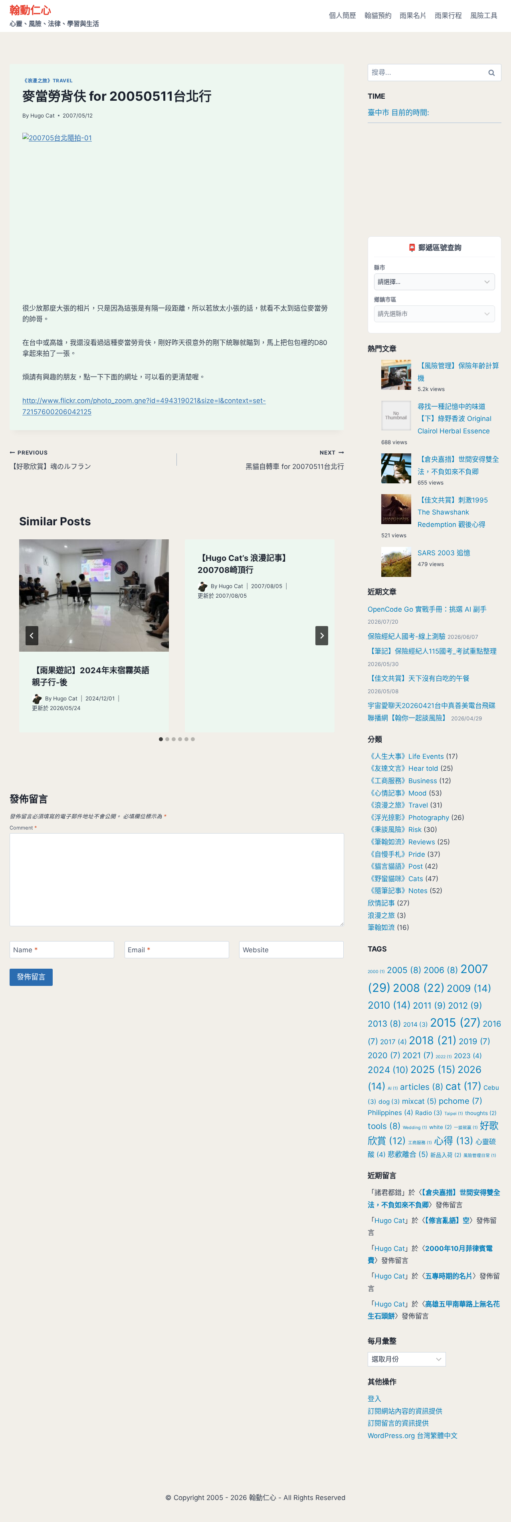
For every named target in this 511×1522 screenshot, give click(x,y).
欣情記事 (381, 903)
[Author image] (37, 699)
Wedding (415, 1127)
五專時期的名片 (449, 1276)
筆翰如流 (381, 928)
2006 (441, 970)
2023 (468, 1056)
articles (422, 1087)
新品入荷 (445, 1155)
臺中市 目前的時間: (398, 112)
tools (384, 1126)
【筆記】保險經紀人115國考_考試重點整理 (432, 651)
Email (139, 950)
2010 (389, 1005)
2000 (376, 971)
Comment (23, 828)
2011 (429, 1005)
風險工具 (483, 16)
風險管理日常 (479, 1155)
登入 (374, 1399)
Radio (428, 1113)
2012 (465, 1005)
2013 (384, 1024)
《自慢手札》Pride (396, 854)
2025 (433, 1069)
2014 (415, 1024)
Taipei (453, 1113)
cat (463, 1086)
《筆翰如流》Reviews (401, 842)
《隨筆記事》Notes (398, 891)
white (440, 1127)
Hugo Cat (42, 115)
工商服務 (420, 1142)
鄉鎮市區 (385, 299)
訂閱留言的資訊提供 (398, 1423)
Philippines (390, 1113)
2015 (455, 1022)
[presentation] (94, 595)
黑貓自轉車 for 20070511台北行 (295, 460)
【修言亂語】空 (447, 1221)
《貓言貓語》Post (395, 866)
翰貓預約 (378, 16)
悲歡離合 (408, 1154)
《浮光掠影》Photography (408, 818)
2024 (388, 1069)
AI (393, 1088)
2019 (474, 1041)
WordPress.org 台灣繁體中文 (413, 1436)
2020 (384, 1055)
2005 (404, 970)
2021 (418, 1055)
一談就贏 (466, 1127)
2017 (393, 1042)
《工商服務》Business (402, 781)
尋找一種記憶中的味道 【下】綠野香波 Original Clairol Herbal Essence (454, 419)
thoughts (481, 1113)
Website (256, 950)
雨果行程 (448, 16)
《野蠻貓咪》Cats (395, 879)
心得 (453, 1141)
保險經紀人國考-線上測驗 (407, 636)
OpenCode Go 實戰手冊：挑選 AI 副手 (427, 609)
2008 (419, 988)
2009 (469, 988)
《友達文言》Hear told (403, 768)
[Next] (321, 635)
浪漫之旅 (381, 916)
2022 (444, 1056)
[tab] (161, 739)
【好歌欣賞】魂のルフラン (50, 460)
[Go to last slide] (32, 635)
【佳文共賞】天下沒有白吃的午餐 (418, 678)
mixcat (419, 1101)
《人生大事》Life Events (406, 756)
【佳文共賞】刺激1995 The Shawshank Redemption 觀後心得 (453, 512)
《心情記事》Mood (397, 793)
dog (389, 1101)
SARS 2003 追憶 (444, 553)
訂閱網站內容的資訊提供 (405, 1411)
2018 (433, 1040)
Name (25, 950)
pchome (460, 1101)
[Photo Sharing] (176, 199)
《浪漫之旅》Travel (47, 81)
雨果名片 (413, 16)
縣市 (379, 267)
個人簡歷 (342, 16)
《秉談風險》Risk (395, 830)
